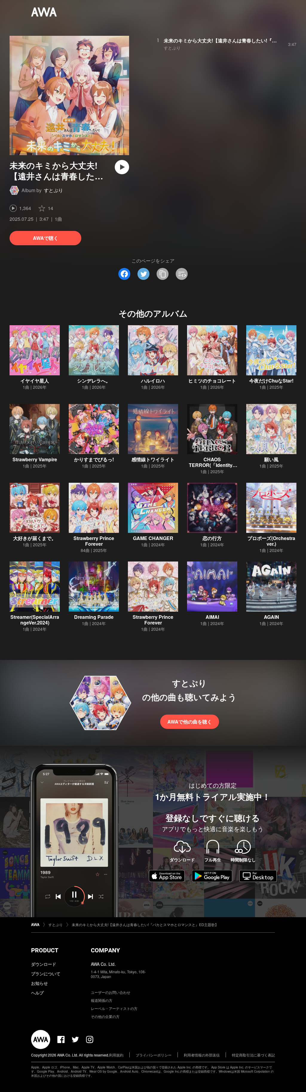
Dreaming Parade (94, 616)
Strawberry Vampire (35, 459)
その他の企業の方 (105, 1016)
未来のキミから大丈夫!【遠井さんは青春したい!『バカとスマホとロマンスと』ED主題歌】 (145, 924)
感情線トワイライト (153, 459)
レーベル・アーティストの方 (114, 1008)
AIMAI (212, 616)
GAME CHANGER (153, 538)
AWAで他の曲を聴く (189, 721)
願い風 (271, 459)
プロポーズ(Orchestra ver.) (271, 541)
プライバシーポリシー (154, 1054)
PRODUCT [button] (44, 950)
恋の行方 (212, 538)
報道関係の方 (101, 1000)
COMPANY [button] (105, 950)
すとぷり (53, 190)
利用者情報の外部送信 (202, 1054)
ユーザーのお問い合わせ (110, 992)
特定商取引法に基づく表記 (253, 1054)
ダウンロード (43, 964)
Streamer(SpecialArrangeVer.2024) (34, 619)
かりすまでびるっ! (94, 459)
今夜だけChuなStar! (271, 380)
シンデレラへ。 (94, 380)
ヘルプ (37, 993)
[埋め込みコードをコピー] (182, 274)
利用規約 (116, 1054)
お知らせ (39, 983)
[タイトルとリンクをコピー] (163, 274)
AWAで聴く (45, 238)
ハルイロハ (153, 380)
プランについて (45, 974)
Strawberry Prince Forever (94, 541)
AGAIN (271, 616)
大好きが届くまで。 (34, 538)
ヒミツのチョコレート (212, 380)
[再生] (122, 167)
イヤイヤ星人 (34, 380)
